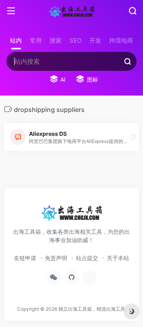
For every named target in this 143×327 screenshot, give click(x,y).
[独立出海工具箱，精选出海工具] (71, 11)
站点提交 (87, 258)
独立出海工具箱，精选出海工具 (91, 309)
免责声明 (56, 258)
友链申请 (25, 258)
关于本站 (118, 258)
